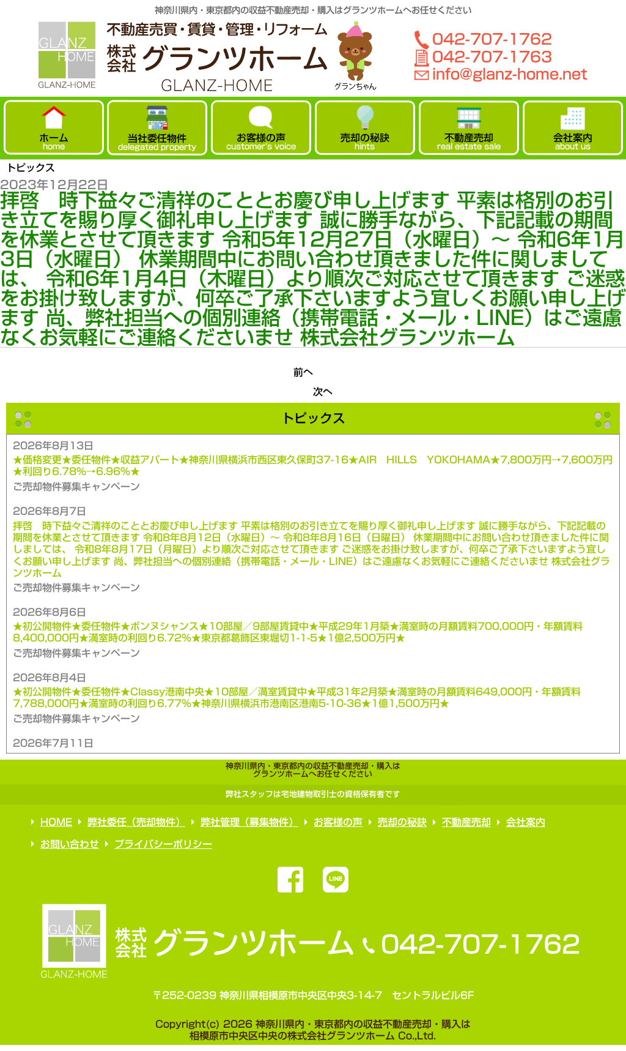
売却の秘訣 (402, 822)
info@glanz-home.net (509, 73)
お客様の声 (338, 822)
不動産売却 (466, 822)
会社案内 (525, 822)
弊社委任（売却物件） (136, 822)
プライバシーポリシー (163, 844)
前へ (303, 372)
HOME (56, 822)
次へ (323, 392)
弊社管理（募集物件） (249, 822)
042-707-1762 (492, 38)
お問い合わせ (69, 843)
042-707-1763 (492, 57)
